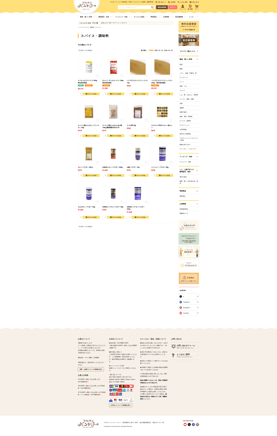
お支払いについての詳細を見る (120, 405)
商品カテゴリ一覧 (158, 422)
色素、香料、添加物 (186, 116)
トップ (80, 27)
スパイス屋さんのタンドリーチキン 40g (88, 126)
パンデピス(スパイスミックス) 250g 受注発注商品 (161, 81)
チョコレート (184, 77)
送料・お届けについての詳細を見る (91, 369)
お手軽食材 (183, 129)
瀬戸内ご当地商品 (185, 134)
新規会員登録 (162, 7)
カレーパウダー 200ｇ (85, 167)
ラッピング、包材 (185, 162)
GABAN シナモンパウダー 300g (136, 208)
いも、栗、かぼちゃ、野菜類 (189, 95)
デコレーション (184, 125)
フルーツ (182, 90)
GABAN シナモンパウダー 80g (112, 207)
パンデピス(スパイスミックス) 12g (137, 81)
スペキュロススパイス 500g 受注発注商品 (88, 81)
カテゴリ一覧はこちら (187, 51)
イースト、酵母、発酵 (187, 99)
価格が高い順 (168, 50)
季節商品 (182, 196)
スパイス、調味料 (89, 27)
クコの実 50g (131, 125)
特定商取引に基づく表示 (130, 422)
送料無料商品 (184, 209)
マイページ (116, 23)
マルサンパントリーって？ (112, 422)
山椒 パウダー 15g (133, 167)
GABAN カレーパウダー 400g (112, 167)
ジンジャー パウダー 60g (159, 167)
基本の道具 (183, 177)
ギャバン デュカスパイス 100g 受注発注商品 (113, 81)
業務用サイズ (184, 213)
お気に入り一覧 (106, 23)
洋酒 (181, 103)
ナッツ (182, 82)
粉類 (181, 64)
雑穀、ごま (183, 86)
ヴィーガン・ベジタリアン (188, 149)
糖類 (181, 69)
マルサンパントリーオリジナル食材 (189, 139)
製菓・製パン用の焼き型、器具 (189, 182)
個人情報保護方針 (145, 422)
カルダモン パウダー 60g (86, 207)
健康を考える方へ (185, 144)
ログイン (173, 7)
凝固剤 (182, 108)
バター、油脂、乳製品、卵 (188, 73)
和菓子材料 (183, 112)
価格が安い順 (159, 50)
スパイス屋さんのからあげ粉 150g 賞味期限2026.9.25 (112, 126)
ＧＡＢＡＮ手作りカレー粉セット (161, 126)
